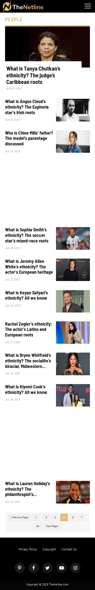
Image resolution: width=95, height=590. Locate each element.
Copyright (49, 549)
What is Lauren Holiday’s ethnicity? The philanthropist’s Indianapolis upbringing (27, 489)
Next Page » (52, 526)
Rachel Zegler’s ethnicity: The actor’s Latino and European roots (28, 329)
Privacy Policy (27, 549)
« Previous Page (19, 517)
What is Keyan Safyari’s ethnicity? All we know (26, 295)
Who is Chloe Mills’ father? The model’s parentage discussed (29, 138)
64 (37, 526)
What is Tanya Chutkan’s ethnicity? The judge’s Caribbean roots (33, 75)
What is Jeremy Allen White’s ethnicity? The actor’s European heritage (29, 267)
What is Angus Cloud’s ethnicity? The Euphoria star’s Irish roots (27, 107)
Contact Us (69, 549)
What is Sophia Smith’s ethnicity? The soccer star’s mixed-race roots (26, 235)
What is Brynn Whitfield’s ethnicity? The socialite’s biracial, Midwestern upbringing (28, 361)
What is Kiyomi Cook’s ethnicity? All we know (26, 389)
